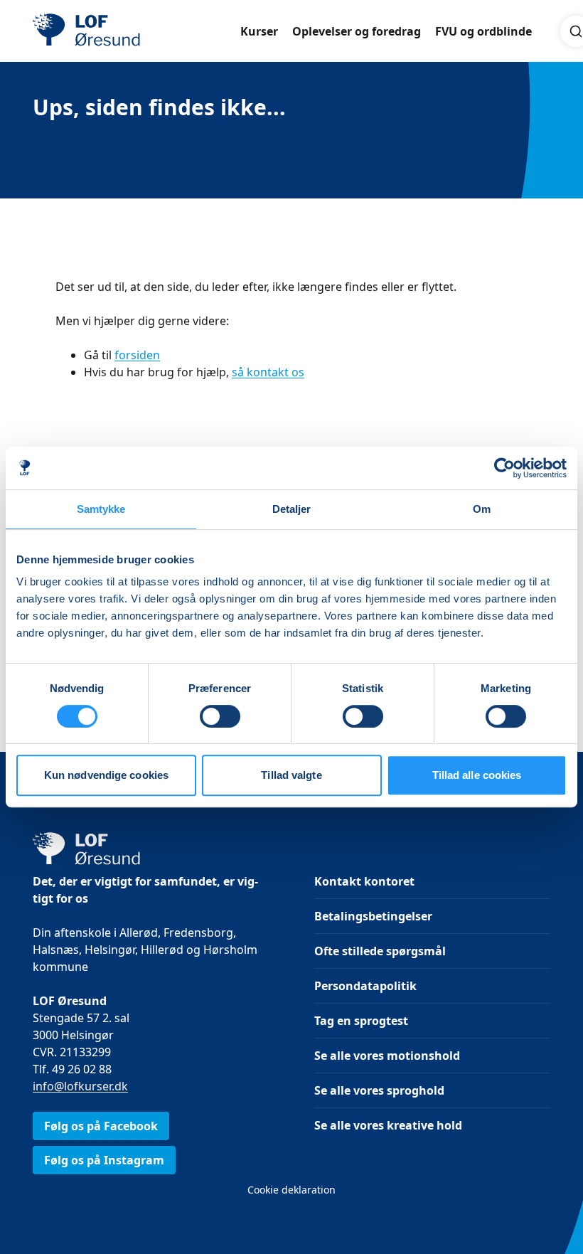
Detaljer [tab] (291, 509)
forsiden (137, 355)
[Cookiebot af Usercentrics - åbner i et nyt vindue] (504, 468)
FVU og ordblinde (483, 31)
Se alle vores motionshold (387, 1055)
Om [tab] (482, 509)
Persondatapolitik (365, 986)
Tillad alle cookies (477, 775)
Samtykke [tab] (101, 509)
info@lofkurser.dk (80, 1086)
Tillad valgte (291, 775)
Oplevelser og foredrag (356, 31)
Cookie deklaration (291, 1189)
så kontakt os (268, 372)
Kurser (259, 31)
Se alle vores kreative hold (388, 1125)
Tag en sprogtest (361, 1021)
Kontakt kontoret (364, 881)
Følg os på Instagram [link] (104, 1160)
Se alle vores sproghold (379, 1090)
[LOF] (136, 31)
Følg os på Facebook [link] (101, 1126)
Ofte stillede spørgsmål (380, 951)
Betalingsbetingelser (373, 916)
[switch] (220, 716)
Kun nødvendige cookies (106, 775)
